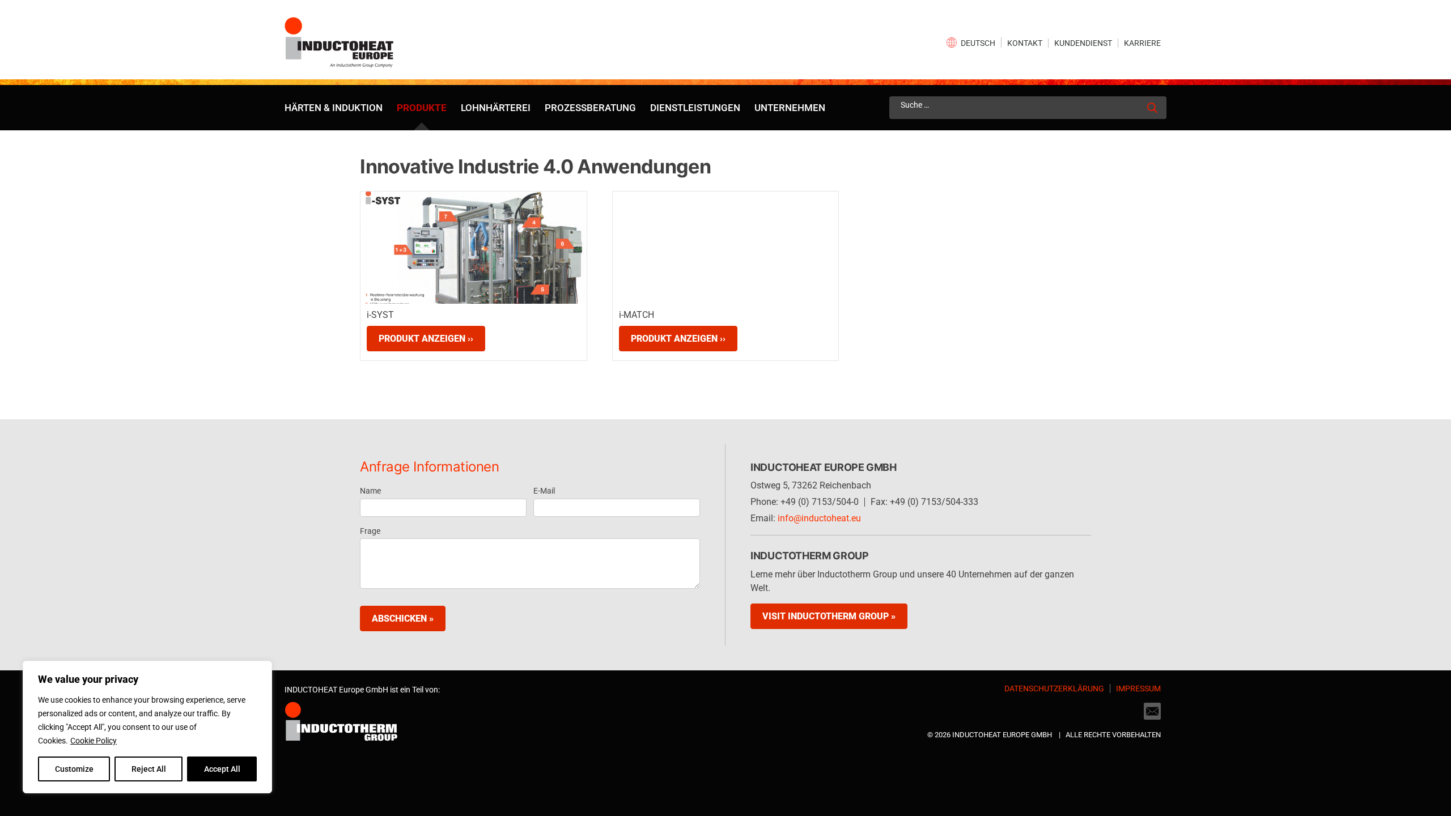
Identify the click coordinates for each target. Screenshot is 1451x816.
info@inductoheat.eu (819, 518)
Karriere (1142, 43)
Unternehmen (789, 107)
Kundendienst (1083, 43)
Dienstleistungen (695, 107)
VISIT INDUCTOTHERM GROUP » (829, 616)
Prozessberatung (590, 107)
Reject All (148, 769)
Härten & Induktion (334, 107)
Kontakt (1024, 43)
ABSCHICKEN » (403, 618)
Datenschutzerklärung (1054, 688)
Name (370, 490)
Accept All (222, 769)
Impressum (1138, 688)
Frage (370, 531)
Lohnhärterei (496, 107)
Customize (74, 769)
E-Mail (544, 490)
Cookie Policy (93, 740)
